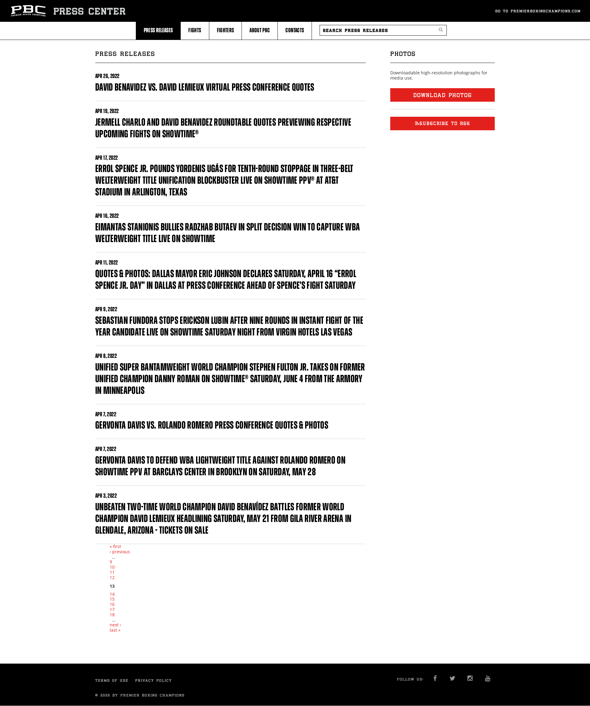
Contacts (294, 30)
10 (112, 567)
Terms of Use (111, 680)
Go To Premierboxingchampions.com (538, 11)
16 (112, 604)
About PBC (260, 30)
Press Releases (158, 30)
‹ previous (120, 552)
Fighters (225, 30)
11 (112, 572)
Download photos (442, 95)
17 (112, 609)
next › (115, 625)
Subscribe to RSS (444, 123)
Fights (194, 30)
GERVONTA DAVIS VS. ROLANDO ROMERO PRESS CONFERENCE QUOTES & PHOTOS (211, 425)
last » (115, 630)
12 (112, 577)
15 (112, 599)
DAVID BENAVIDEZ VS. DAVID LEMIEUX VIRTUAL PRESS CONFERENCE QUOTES (204, 87)
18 (112, 615)
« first (115, 546)
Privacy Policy (153, 680)
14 (112, 594)
